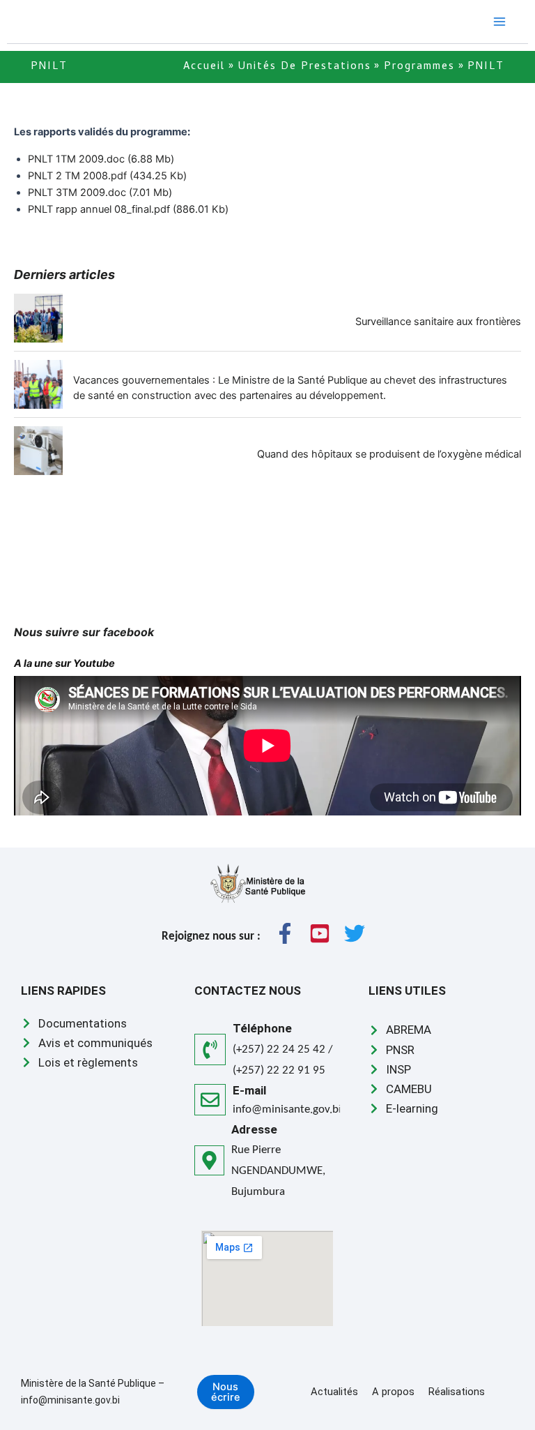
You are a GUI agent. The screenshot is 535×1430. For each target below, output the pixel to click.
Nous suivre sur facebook (85, 632)
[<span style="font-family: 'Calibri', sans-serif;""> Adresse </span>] (209, 1160)
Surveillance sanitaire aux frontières (438, 321)
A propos (393, 1391)
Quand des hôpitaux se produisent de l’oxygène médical (389, 454)
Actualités (334, 1391)
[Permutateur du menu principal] (499, 21)
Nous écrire (225, 1391)
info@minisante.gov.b (286, 1109)
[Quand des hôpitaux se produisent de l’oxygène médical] (38, 450)
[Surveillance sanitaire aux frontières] (38, 318)
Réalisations (456, 1391)
